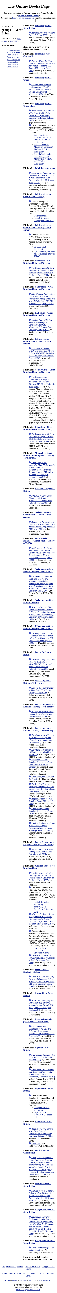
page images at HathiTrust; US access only (43, 909)
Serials (28, 1276)
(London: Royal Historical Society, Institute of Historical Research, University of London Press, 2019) (42, 469)
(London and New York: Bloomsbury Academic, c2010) (42, 1073)
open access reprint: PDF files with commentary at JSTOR (44, 253)
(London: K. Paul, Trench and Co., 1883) (42, 959)
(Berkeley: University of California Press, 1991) (42, 613)
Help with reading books (13, 1266)
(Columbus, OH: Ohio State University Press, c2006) (41, 638)
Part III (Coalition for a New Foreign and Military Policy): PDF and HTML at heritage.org (43, 159)
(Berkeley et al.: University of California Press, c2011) (41, 271)
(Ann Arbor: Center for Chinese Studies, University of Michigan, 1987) (40, 89)
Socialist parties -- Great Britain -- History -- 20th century (37, 514)
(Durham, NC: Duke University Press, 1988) (42, 382)
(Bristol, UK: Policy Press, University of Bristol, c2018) (41, 1005)
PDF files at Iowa (41, 953)
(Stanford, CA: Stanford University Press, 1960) (42, 66)
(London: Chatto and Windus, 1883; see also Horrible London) (41, 763)
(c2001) (41, 690)
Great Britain (12, 67)
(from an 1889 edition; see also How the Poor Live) (41, 752)
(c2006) (41, 1132)
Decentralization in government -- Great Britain (37, 1020)
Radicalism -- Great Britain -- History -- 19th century (37, 314)
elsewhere (14, 41)
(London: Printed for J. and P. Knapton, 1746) (42, 1225)
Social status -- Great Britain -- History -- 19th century (38, 570)
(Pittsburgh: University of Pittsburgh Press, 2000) (42, 115)
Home (4, 1273)
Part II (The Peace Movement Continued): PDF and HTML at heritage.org (43, 148)
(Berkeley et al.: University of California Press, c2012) (41, 353)
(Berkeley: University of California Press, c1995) (41, 876)
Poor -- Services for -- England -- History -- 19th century (38, 843)
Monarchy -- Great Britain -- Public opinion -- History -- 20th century (39, 455)
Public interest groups (45, 168)
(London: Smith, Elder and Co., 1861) (42, 801)
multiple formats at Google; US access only (44, 219)
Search (12, 1273)
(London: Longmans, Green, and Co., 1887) (41, 1165)
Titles (42, 1273)
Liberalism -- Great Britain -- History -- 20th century (37, 428)
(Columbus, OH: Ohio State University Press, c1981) (40, 499)
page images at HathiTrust (40, 247)
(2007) (42, 1057)
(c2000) (42, 34)
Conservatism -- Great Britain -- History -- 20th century (39, 371)
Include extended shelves (28, 15)
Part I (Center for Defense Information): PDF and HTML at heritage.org (43, 138)
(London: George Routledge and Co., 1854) (42, 827)
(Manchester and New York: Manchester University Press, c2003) (42, 554)
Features (23, 1280)
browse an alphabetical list (23, 18)
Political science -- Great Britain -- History (37, 195)
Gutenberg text (40, 216)
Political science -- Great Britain (14, 53)
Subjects (50, 1273)
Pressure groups (13, 50)
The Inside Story (46, 1280)
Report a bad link (33, 1266)
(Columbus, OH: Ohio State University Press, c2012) (42, 299)
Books (7, 1280)
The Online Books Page (29, 6)
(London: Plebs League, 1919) (41, 919)
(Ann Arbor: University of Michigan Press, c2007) (41, 1196)
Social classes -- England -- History (36, 970)
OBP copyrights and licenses (28, 1289)
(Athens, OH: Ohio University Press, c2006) (41, 981)
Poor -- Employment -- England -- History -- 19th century (39, 705)
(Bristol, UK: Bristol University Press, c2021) (42, 1031)
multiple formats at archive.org (41, 903)
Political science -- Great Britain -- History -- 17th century (37, 227)
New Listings (22, 1273)
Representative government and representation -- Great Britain (13, 60)
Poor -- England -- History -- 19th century (37, 682)
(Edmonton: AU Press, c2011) (42, 525)
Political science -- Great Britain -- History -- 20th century (37, 341)
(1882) (41, 739)
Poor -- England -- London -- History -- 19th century (38, 729)
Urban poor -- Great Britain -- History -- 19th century (38, 627)
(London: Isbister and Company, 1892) (42, 787)
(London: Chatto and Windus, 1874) (41, 811)
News (14, 1280)
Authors (34, 1273)
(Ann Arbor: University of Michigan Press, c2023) (42, 178)
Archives (32, 1280)
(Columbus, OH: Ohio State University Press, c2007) (41, 583)
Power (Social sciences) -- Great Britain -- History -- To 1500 (38, 540)
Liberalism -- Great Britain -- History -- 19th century (37, 262)
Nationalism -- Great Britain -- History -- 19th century (38, 288)
